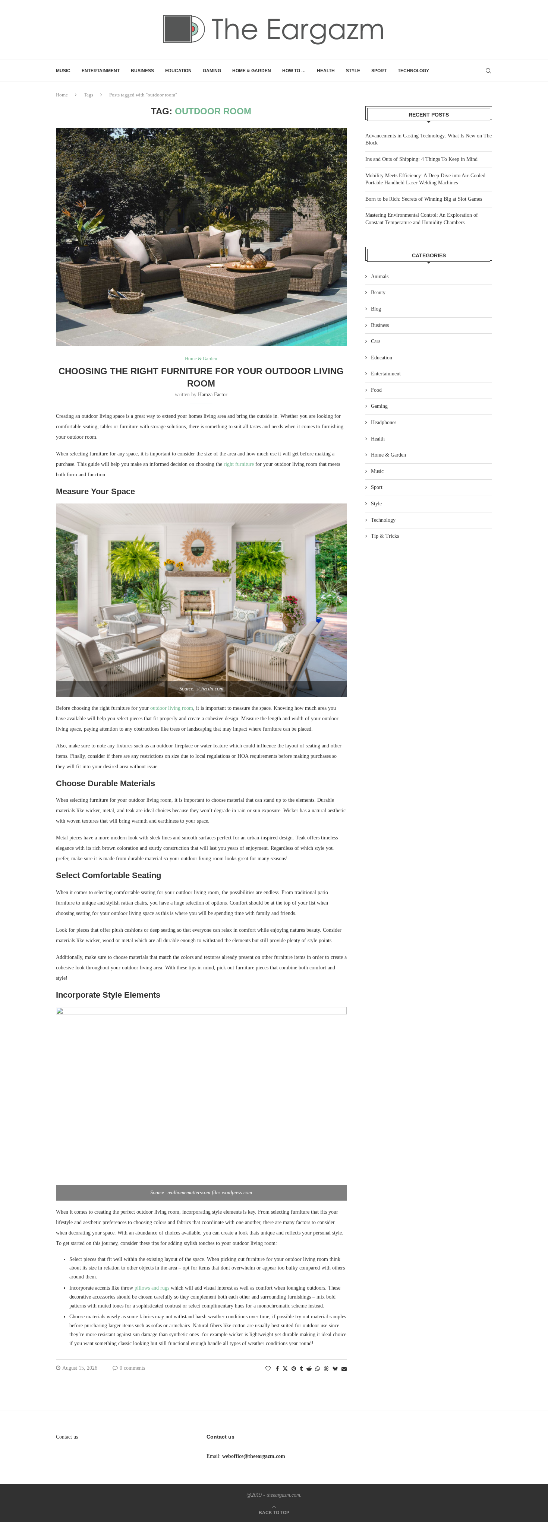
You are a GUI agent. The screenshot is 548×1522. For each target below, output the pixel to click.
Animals (379, 276)
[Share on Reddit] (309, 1369)
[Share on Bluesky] (335, 1368)
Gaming (212, 70)
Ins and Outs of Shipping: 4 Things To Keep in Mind (421, 159)
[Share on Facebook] (277, 1369)
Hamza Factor (212, 394)
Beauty (378, 292)
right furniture (239, 464)
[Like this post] (268, 1369)
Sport (379, 70)
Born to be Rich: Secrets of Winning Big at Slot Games (423, 199)
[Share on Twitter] (285, 1368)
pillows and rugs (152, 1288)
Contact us (67, 1437)
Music (63, 70)
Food (376, 390)
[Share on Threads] (326, 1368)
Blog (376, 309)
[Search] (488, 71)
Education (178, 70)
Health (326, 70)
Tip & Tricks (385, 536)
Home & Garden (251, 70)
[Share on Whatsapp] (317, 1369)
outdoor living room (171, 708)
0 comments (132, 1368)
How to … (294, 70)
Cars (375, 341)
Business (142, 70)
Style (353, 70)
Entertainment (101, 70)
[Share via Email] (344, 1369)
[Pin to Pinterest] (294, 1369)
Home (62, 95)
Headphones (383, 422)
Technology (413, 70)
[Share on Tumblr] (301, 1369)
